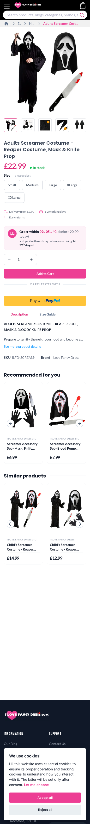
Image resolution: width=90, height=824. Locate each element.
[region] (45, 73)
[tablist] (45, 314)
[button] (45, 298)
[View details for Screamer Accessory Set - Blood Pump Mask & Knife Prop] (66, 408)
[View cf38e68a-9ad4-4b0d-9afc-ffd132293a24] (45, 125)
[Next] (79, 423)
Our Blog (10, 744)
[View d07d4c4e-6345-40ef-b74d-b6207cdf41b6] (62, 125)
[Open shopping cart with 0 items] (82, 5)
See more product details (22, 346)
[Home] (7, 23)
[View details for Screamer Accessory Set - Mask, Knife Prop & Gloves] (23, 408)
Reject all (45, 810)
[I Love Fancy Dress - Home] (32, 6)
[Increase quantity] (31, 259)
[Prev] (10, 423)
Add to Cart (45, 274)
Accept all (45, 797)
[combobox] (45, 15)
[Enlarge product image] (45, 72)
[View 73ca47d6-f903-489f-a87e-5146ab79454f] (28, 125)
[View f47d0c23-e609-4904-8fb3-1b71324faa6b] (79, 125)
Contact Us (57, 744)
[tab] (19, 314)
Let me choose (36, 785)
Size (7, 175)
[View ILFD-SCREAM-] (10, 125)
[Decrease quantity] (9, 259)
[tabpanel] (45, 335)
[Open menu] (7, 6)
